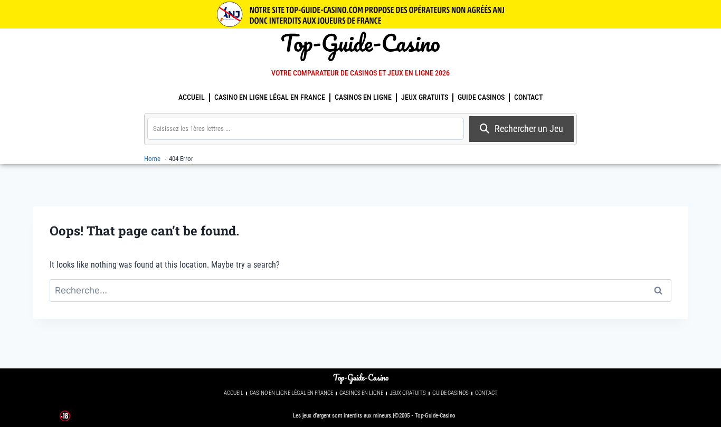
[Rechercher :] (360, 291)
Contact (528, 97)
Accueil (191, 97)
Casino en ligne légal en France (269, 97)
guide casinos (481, 97)
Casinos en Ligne (363, 97)
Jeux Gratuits (424, 97)
